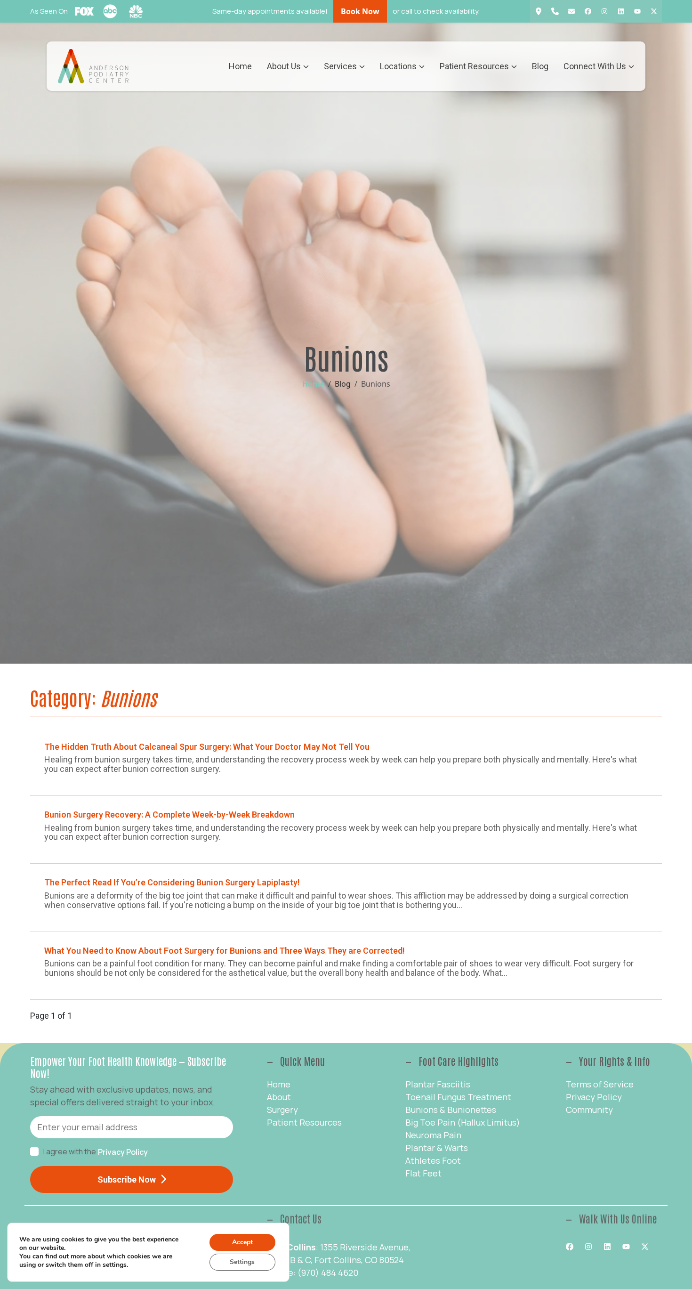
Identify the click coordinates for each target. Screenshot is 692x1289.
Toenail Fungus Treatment (458, 1097)
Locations (398, 66)
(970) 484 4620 (328, 1272)
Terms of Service (600, 1084)
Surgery (282, 1109)
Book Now (360, 11)
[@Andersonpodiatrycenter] (637, 11)
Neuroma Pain (433, 1135)
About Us (284, 66)
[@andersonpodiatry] (604, 11)
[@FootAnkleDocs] (653, 11)
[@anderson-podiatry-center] (620, 11)
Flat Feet (423, 1173)
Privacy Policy (123, 1152)
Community (589, 1109)
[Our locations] (538, 11)
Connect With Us (594, 66)
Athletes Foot (433, 1160)
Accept (242, 1242)
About (279, 1097)
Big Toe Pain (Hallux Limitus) (462, 1122)
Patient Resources (474, 66)
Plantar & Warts (436, 1147)
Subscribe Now (126, 1179)
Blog (540, 66)
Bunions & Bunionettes (450, 1109)
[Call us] (555, 11)
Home (240, 66)
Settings (242, 1261)
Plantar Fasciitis (437, 1084)
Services (340, 66)
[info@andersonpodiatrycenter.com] (571, 11)
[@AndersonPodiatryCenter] (587, 11)
